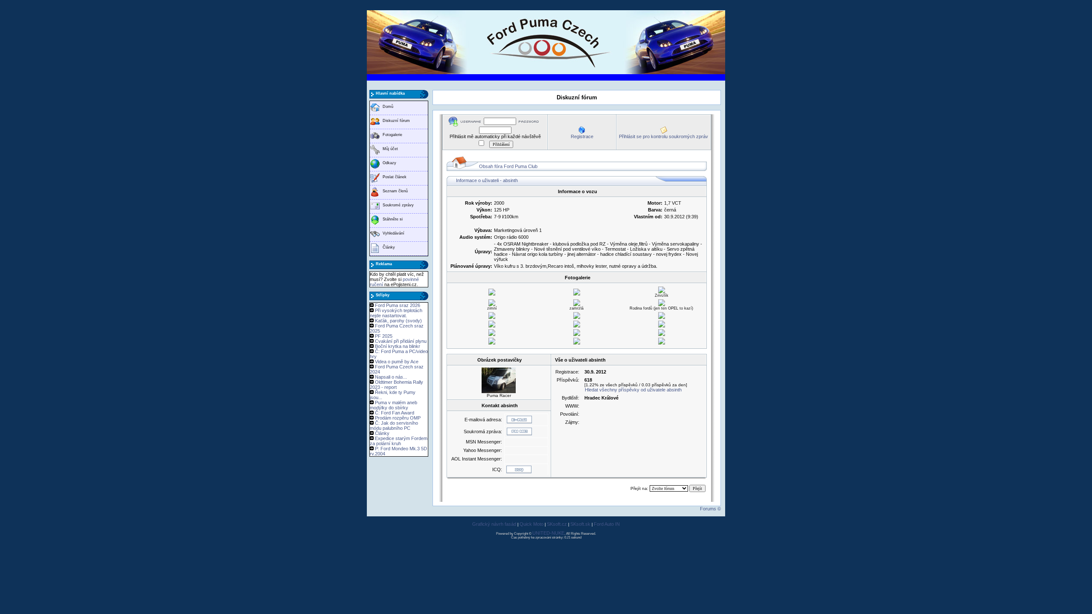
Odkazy (389, 163)
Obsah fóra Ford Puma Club (508, 166)
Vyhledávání (393, 233)
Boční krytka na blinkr (397, 346)
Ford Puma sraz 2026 (397, 305)
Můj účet (390, 149)
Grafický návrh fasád (494, 524)
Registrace (582, 136)
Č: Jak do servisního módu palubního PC (394, 425)
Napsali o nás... (391, 376)
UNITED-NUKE (548, 533)
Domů (388, 106)
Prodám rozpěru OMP (398, 417)
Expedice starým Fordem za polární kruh (398, 441)
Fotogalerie (392, 135)
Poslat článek (395, 177)
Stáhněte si (393, 219)
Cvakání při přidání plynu (401, 341)
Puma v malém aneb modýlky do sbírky (393, 405)
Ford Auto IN (607, 524)
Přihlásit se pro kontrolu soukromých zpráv (663, 136)
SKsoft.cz (557, 524)
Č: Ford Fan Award (394, 412)
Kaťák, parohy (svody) (398, 320)
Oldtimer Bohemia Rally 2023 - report (396, 384)
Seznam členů (395, 191)
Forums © (710, 508)
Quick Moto (531, 524)
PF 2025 (383, 336)
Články (389, 247)
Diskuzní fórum (396, 121)
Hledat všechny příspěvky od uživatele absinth (633, 389)
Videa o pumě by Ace (396, 361)
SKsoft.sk (580, 524)
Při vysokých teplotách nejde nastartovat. (396, 313)
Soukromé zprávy (398, 205)
